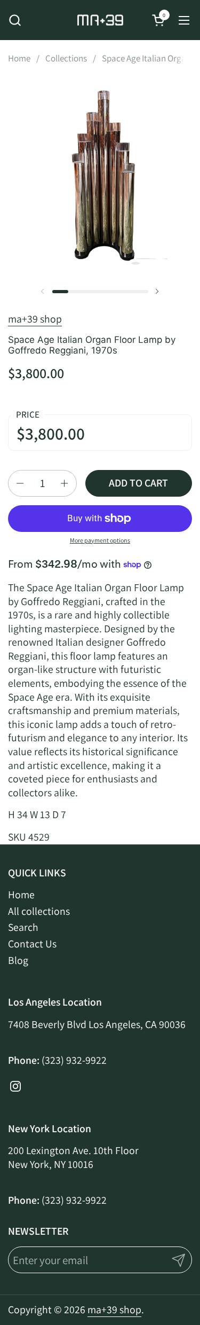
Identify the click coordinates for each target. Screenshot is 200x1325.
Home (21, 894)
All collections (39, 911)
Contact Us (32, 944)
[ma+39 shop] (100, 20)
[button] (14, 20)
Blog (18, 960)
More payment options (100, 540)
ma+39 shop (35, 319)
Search (23, 927)
